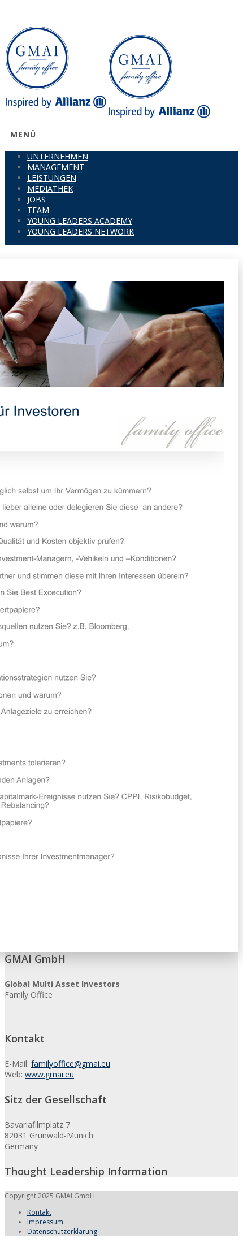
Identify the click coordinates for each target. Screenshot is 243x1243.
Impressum (45, 1222)
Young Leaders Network (80, 231)
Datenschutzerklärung (62, 1231)
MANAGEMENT (55, 167)
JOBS (36, 199)
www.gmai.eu (49, 1074)
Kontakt (39, 1212)
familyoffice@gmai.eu (70, 1063)
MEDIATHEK (50, 188)
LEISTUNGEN (51, 177)
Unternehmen (57, 156)
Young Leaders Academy (79, 220)
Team (38, 210)
